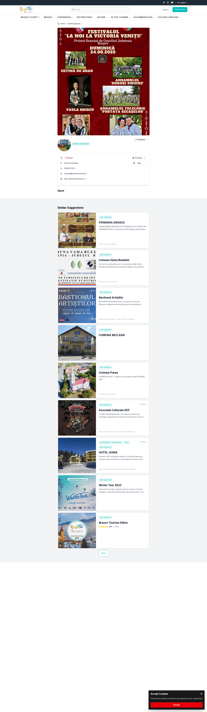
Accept (176, 705)
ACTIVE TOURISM (119, 17)
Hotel (127, 442)
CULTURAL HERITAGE (168, 17)
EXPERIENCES (65, 17)
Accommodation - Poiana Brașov (111, 442)
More (103, 553)
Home (62, 24)
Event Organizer (74, 24)
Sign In (166, 10)
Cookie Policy (198, 698)
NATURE (101, 17)
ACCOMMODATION (143, 17)
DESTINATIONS (84, 17)
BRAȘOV (48, 17)
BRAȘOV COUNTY (30, 17)
